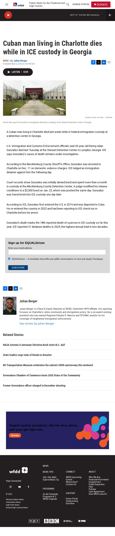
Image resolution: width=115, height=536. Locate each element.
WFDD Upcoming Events (73, 478)
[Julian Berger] (9, 306)
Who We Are (94, 477)
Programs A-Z (49, 496)
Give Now (70, 503)
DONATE (102, 4)
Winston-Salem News (15, 499)
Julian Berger (20, 60)
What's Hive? (72, 482)
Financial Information (99, 480)
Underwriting (72, 501)
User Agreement (97, 492)
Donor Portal (81, 4)
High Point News (12, 505)
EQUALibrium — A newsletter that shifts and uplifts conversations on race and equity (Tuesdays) (56, 259)
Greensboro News (13, 502)
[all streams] (110, 15)
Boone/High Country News (17, 508)
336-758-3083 (49, 477)
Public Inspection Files (97, 485)
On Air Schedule (50, 494)
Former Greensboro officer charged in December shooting (34, 385)
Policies (92, 489)
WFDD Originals (50, 499)
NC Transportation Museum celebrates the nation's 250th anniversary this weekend (48, 365)
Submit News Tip (51, 480)
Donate (15, 435)
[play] (8, 15)
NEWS (46, 466)
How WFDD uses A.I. (98, 494)
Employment (95, 482)
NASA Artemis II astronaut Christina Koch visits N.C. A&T (34, 344)
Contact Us (71, 484)
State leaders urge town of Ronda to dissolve (27, 354)
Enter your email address (20, 248)
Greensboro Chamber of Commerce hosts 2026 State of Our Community (41, 375)
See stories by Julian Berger (36, 323)
